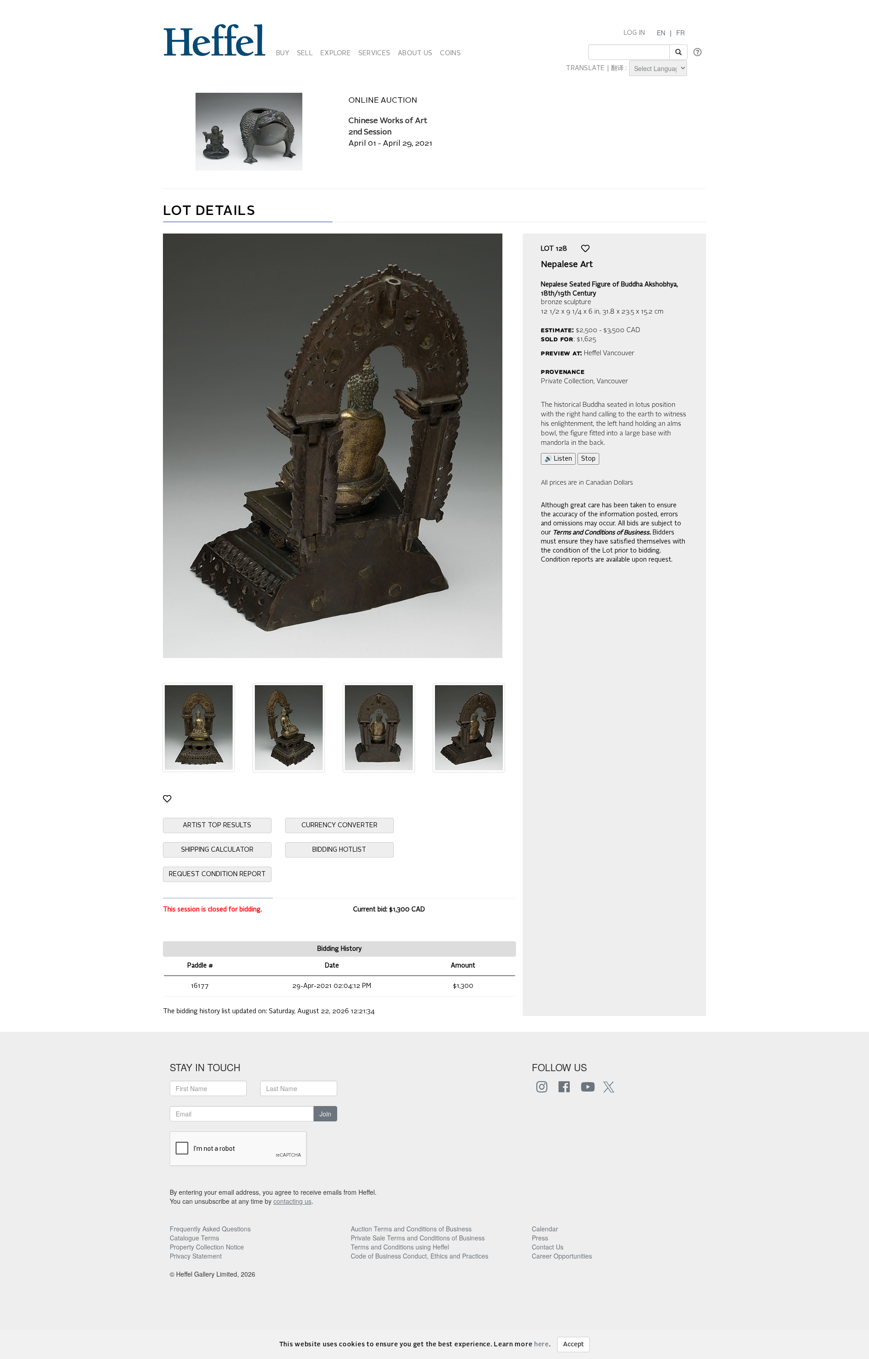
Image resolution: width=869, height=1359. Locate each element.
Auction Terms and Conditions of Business (411, 1228)
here (541, 1344)
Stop (588, 459)
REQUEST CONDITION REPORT (217, 874)
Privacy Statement (196, 1255)
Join (325, 1113)
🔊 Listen (558, 459)
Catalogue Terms (194, 1237)
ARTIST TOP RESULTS (217, 825)
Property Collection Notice (207, 1246)
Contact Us (547, 1246)
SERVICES (374, 53)
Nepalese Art (567, 265)
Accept (573, 1344)
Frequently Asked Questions (210, 1228)
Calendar (545, 1228)
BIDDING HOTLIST (339, 850)
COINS (450, 53)
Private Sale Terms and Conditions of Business (418, 1237)
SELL (305, 53)
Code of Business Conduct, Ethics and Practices (419, 1255)
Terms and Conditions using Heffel (400, 1246)
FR (680, 32)
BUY (282, 53)
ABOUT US (415, 53)
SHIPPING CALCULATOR (217, 850)
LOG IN (634, 33)
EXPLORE (335, 53)
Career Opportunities (562, 1255)
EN (661, 32)
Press (540, 1237)
